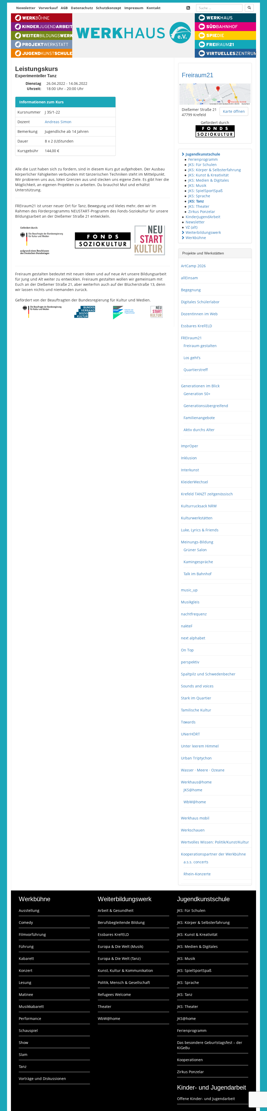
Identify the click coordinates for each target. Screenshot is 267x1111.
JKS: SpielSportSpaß (205, 190)
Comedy (26, 922)
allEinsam (189, 277)
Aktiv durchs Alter (199, 429)
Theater (104, 1006)
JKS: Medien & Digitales (208, 180)
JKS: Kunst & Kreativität (208, 175)
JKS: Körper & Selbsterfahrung (214, 169)
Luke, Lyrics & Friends (200, 529)
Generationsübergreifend (206, 405)
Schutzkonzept (108, 7)
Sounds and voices (197, 686)
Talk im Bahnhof (197, 573)
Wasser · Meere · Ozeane (202, 770)
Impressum (133, 7)
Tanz (23, 1066)
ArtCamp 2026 (193, 265)
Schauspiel (28, 1030)
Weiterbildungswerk (203, 232)
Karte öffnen (234, 111)
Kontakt (154, 7)
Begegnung (191, 289)
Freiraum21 (197, 75)
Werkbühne (196, 237)
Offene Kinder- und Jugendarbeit (206, 1098)
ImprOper (189, 445)
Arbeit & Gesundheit (116, 910)
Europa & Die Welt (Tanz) (119, 958)
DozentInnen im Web (199, 313)
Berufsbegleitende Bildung (121, 922)
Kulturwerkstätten (197, 517)
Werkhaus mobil (195, 818)
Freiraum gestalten (200, 345)
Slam (23, 1054)
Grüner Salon (195, 549)
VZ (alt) (191, 227)
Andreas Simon (58, 121)
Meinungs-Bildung (197, 541)
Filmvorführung (32, 934)
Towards (188, 722)
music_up (189, 589)
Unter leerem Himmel (200, 746)
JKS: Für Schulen (202, 164)
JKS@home (193, 789)
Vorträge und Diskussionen (42, 1078)
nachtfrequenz (194, 613)
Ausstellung (29, 910)
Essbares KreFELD (196, 325)
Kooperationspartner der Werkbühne (213, 854)
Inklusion (189, 457)
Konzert (25, 970)
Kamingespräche (198, 561)
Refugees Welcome (114, 994)
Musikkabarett (31, 1006)
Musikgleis (190, 601)
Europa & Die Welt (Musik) (120, 946)
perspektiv (190, 662)
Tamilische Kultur (196, 710)
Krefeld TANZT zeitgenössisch (207, 493)
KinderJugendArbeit (203, 216)
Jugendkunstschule (203, 154)
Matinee (26, 994)
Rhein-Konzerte (197, 873)
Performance (30, 1018)
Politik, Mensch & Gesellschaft (124, 982)
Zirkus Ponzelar (201, 211)
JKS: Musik (197, 185)
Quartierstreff (196, 369)
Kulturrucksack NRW (199, 505)
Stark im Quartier (196, 698)
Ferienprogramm (203, 159)
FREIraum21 (191, 337)
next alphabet (193, 637)
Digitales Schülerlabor (200, 301)
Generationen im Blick (200, 385)
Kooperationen (190, 1059)
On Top (187, 649)
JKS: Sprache (199, 195)
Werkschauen (193, 830)
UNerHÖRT (190, 734)
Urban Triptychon (196, 758)
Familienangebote (199, 417)
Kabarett (26, 958)
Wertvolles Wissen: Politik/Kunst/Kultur (215, 842)
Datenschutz (82, 7)
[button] (183, 154)
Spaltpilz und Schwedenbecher (208, 674)
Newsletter (25, 7)
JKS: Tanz (196, 201)
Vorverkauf (48, 7)
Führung (26, 946)
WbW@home (195, 801)
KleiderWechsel (194, 481)
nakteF (186, 625)
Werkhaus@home (196, 782)
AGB (64, 7)
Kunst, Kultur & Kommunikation (125, 970)
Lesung (25, 982)
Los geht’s (192, 357)
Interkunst (190, 469)
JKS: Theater (198, 206)
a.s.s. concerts (196, 861)
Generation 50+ (197, 393)
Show (23, 1042)
